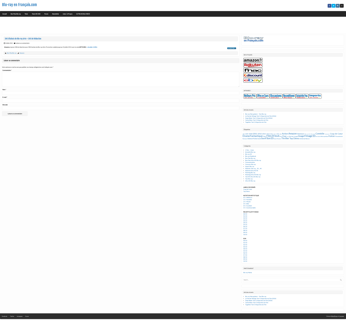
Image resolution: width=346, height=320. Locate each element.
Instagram (20, 316)
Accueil (4, 14)
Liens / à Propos (67, 14)
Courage (341, 316)
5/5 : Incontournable (249, 208)
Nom (4, 89)
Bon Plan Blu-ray (16, 14)
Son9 (263, 138)
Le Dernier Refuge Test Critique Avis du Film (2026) (260, 116)
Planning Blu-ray (250, 172)
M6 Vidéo (318, 136)
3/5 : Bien (246, 203)
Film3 (269, 135)
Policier (331, 136)
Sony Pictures (277, 138)
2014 (268, 134)
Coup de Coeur (336, 134)
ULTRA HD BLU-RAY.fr (83, 14)
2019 (280, 134)
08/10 (245, 230)
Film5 (280, 136)
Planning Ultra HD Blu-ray (253, 174)
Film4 (276, 135)
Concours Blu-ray (250, 164)
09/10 (245, 232)
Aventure (300, 134)
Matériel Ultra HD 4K (251, 170)
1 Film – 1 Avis (249, 150)
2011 (255, 134)
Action (285, 133)
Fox (288, 136)
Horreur (291, 136)
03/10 (245, 220)
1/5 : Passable (247, 199)
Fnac (284, 136)
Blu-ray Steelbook (250, 156)
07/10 (245, 228)
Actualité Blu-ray (250, 152)
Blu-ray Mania (247, 272)
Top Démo (294, 138)
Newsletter (55, 14)
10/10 (245, 234)
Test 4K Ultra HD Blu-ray (252, 176)
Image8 (296, 136)
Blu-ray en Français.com (19, 4)
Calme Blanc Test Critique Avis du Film (256, 120)
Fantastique (256, 135)
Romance (245, 138)
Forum (46, 14)
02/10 (245, 218)
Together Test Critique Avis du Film (255, 122)
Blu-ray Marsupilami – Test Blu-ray (255, 114)
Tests (26, 14)
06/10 (245, 226)
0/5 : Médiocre (247, 197)
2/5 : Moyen (247, 201)
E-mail (4, 97)
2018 (277, 134)
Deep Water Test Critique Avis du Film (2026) (258, 118)
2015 (271, 134)
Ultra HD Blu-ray (250, 181)
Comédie (320, 133)
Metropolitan (324, 136)
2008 (244, 134)
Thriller (285, 138)
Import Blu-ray (249, 166)
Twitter (12, 316)
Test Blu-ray (249, 179)
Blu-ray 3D (307, 134)
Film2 (264, 136)
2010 (251, 134)
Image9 (301, 136)
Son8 (259, 138)
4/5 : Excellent (247, 206)
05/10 (245, 224)
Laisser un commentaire (22, 43)
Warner (308, 138)
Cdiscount (312, 134)
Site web (5, 105)
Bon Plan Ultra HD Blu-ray (253, 160)
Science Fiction (253, 139)
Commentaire (7, 70)
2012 (260, 134)
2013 (264, 134)
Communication (250, 162)
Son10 (270, 138)
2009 (246, 134)
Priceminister (339, 136)
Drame (246, 135)
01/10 (245, 216)
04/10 (245, 222)
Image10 (310, 135)
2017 (274, 134)
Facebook (4, 316)
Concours (327, 134)
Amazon (22, 53)
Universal (302, 138)
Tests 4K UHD (36, 14)
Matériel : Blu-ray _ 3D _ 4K (253, 168)
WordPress (334, 316)
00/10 (245, 214)
